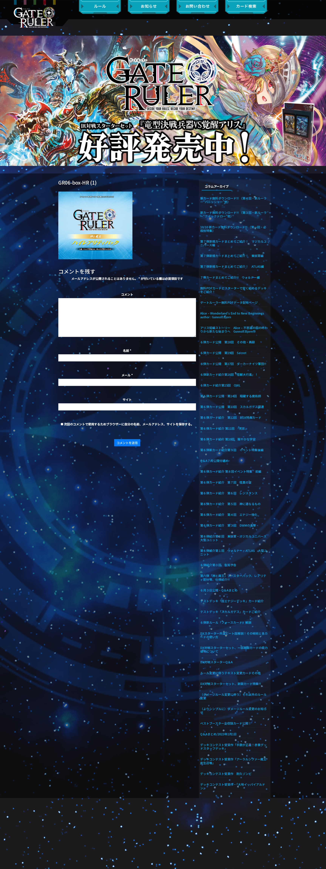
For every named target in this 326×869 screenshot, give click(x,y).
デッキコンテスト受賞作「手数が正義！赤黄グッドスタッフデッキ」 (233, 746)
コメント (127, 294)
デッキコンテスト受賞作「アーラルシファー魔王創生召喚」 (233, 761)
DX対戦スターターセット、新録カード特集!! (230, 683)
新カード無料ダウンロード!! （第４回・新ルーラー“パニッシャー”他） (233, 200)
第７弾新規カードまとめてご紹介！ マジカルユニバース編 (233, 243)
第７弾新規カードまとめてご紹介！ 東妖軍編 (232, 255)
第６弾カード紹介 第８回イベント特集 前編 (230, 471)
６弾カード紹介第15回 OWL (220, 385)
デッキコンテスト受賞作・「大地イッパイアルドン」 (232, 786)
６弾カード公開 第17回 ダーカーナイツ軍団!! (233, 363)
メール (127, 375)
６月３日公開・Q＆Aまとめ (219, 590)
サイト (127, 399)
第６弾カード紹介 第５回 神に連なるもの (230, 504)
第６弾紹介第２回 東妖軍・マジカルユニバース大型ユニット (233, 538)
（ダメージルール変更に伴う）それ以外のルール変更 (233, 696)
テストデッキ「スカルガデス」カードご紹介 (230, 611)
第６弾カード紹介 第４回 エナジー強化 (229, 514)
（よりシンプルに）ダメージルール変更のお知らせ (233, 710)
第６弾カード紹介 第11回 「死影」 (224, 428)
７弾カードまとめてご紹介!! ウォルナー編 (230, 277)
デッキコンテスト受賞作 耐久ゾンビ (227, 773)
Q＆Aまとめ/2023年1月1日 (218, 734)
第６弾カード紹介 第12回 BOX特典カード (230, 417)
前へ (4, 100)
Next (321, 100)
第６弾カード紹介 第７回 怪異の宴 (225, 482)
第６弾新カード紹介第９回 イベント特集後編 (232, 450)
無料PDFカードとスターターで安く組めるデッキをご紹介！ (233, 290)
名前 (127, 350)
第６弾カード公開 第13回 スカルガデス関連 (232, 406)
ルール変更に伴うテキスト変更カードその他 (230, 673)
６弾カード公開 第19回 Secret (223, 353)
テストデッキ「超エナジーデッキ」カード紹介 (232, 601)
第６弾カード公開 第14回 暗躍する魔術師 (230, 396)
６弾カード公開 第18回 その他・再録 (227, 342)
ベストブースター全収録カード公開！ (225, 723)
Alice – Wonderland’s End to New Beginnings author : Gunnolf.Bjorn (234, 315)
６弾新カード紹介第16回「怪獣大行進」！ (229, 374)
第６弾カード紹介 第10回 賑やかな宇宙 (228, 439)
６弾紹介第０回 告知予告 (218, 565)
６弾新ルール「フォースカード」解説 (225, 622)
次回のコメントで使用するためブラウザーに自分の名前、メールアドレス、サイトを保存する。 (129, 424)
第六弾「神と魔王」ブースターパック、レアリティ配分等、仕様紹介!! (233, 577)
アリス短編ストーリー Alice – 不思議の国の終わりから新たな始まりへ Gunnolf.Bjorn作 (234, 329)
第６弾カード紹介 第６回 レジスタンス (229, 493)
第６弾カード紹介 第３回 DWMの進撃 (228, 525)
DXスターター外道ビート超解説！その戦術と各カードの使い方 (234, 635)
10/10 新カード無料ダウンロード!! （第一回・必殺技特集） (233, 228)
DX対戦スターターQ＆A (216, 662)
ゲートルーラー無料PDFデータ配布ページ (229, 302)
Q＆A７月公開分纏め (214, 460)
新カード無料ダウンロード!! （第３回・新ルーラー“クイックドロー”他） (233, 214)
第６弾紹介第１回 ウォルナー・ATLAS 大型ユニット (233, 552)
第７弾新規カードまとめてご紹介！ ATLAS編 (232, 266)
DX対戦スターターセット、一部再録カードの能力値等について (234, 649)
